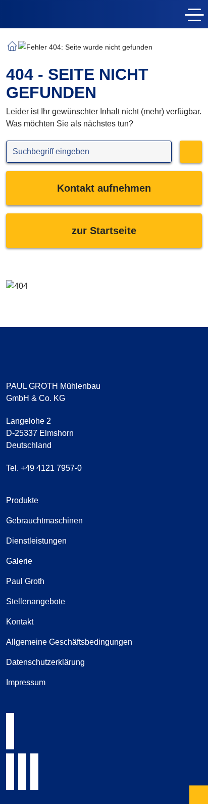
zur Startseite (104, 230)
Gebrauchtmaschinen (44, 520)
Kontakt (19, 621)
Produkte (22, 500)
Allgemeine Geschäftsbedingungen (69, 642)
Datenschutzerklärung (45, 662)
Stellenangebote (35, 601)
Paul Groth (25, 581)
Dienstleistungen (36, 541)
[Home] (64, 16)
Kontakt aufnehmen (104, 188)
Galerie (19, 561)
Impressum (25, 682)
